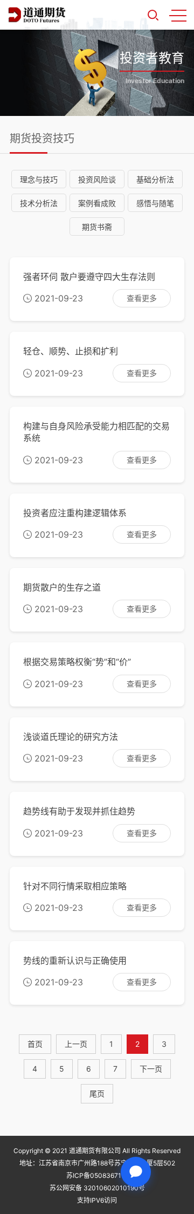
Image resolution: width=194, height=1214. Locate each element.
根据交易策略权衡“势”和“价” (77, 661)
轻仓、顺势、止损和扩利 (70, 351)
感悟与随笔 (155, 203)
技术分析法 (39, 203)
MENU (177, 15)
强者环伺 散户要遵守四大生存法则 (89, 276)
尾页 (97, 1093)
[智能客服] (136, 1172)
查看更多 (142, 298)
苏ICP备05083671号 (97, 1175)
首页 (35, 1043)
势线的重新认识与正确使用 (75, 960)
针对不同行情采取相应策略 (75, 886)
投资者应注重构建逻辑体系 (75, 512)
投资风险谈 (97, 179)
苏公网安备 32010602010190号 (97, 1188)
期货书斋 (97, 226)
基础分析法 (155, 179)
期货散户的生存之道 (62, 587)
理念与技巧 (39, 179)
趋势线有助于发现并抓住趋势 (79, 811)
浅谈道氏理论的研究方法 (70, 736)
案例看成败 (97, 203)
